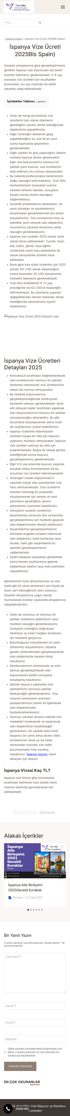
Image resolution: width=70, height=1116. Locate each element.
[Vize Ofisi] (18, 7)
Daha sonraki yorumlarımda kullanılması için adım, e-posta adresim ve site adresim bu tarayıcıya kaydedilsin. (35, 1052)
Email (10, 1022)
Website (11, 1039)
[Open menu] (63, 7)
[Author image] (10, 897)
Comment (13, 956)
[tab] (28, 910)
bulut (20, 897)
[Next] (60, 875)
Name (11, 1006)
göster (41, 101)
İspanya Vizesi (13, 38)
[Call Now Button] (8, 1108)
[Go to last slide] (9, 875)
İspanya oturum (37, 754)
